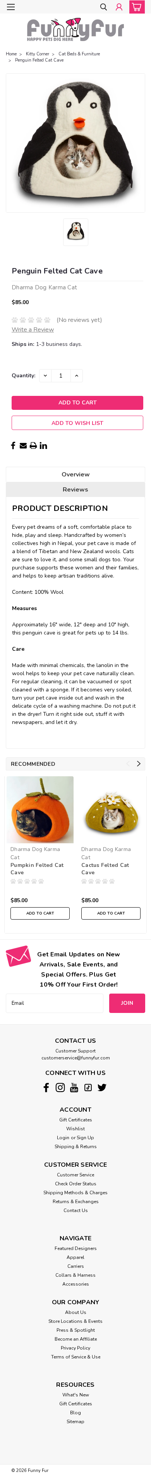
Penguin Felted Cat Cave (39, 60)
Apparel (75, 1257)
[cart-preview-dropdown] (135, 7)
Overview (76, 474)
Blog (75, 1413)
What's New (75, 1395)
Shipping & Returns (76, 1146)
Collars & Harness (75, 1275)
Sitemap (75, 1422)
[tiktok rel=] (88, 1087)
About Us (75, 1312)
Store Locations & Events (75, 1321)
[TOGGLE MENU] (10, 7)
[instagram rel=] (60, 1087)
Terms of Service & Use (75, 1357)
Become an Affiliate (76, 1339)
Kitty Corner (37, 54)
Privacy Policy (75, 1348)
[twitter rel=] (102, 1087)
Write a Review (33, 329)
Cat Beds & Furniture (79, 54)
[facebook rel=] (46, 1087)
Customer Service (75, 1175)
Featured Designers (76, 1248)
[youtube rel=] (74, 1087)
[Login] (119, 7)
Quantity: (23, 375)
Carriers (75, 1266)
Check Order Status (75, 1184)
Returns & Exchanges (76, 1201)
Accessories (75, 1284)
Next (139, 764)
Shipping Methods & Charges (75, 1193)
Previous (128, 764)
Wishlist (75, 1129)
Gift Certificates (75, 1120)
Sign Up (85, 1138)
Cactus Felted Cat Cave (105, 868)
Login (63, 1138)
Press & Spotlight (76, 1330)
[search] (103, 7)
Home (11, 54)
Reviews (75, 489)
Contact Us (75, 1210)
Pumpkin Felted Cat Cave (37, 868)
